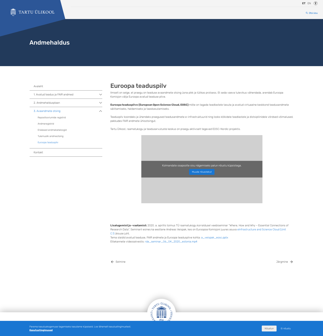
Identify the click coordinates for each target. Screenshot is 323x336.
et (304, 3)
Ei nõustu (286, 328)
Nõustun (269, 328)
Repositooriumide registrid (52, 117)
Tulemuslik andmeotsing (50, 136)
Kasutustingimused (41, 330)
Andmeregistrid (46, 123)
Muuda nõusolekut (202, 171)
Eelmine (120, 261)
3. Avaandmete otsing (47, 111)
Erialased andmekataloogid (52, 130)
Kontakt (38, 152)
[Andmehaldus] (33, 12)
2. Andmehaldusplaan (47, 102)
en (309, 3)
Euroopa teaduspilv (48, 142)
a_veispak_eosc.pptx (214, 237)
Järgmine (282, 261)
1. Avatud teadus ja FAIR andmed (53, 94)
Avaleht (38, 86)
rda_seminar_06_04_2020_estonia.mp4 (171, 241)
